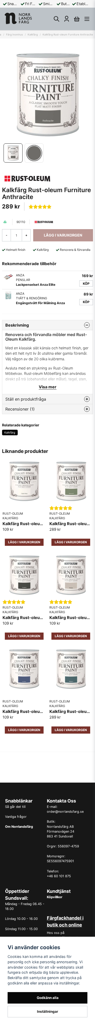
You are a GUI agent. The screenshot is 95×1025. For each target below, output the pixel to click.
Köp (86, 284)
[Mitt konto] (67, 19)
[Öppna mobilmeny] (87, 19)
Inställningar (47, 1011)
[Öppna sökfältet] (56, 19)
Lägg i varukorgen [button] (24, 542)
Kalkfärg (33, 34)
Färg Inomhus (14, 34)
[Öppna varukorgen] (77, 19)
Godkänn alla (48, 998)
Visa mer (47, 386)
